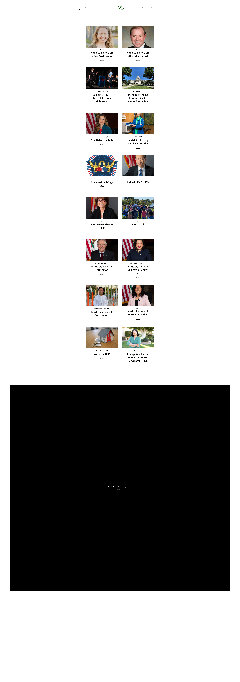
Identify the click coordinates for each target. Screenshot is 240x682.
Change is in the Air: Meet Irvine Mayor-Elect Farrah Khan (138, 357)
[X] (147, 7)
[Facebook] (142, 7)
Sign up (119, 489)
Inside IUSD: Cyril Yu (138, 182)
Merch (85, 9)
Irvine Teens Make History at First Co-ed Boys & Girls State (138, 98)
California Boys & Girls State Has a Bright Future (102, 98)
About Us (94, 7)
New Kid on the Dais (102, 140)
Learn (135, 350)
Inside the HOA (102, 354)
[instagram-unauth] (137, 7)
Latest (77, 7)
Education (101, 91)
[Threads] (151, 7)
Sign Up (78, 9)
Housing (102, 350)
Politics (97, 91)
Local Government (98, 137)
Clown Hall (138, 224)
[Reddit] (156, 7)
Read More (102, 60)
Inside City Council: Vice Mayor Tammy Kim (138, 270)
